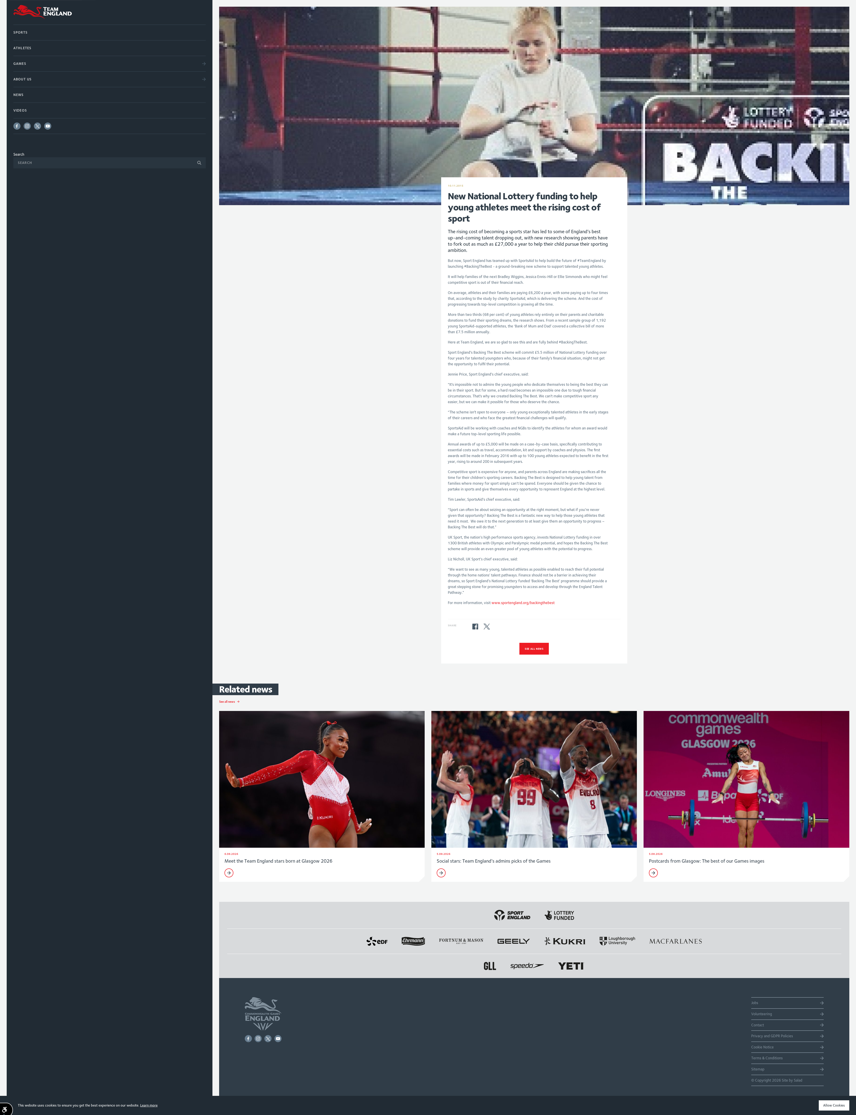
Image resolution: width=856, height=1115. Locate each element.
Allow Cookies (834, 1105)
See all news (534, 648)
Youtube (47, 126)
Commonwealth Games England (109, 12)
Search (18, 154)
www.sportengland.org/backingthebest (523, 602)
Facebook (17, 126)
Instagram (27, 126)
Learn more (149, 1105)
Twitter (37, 126)
